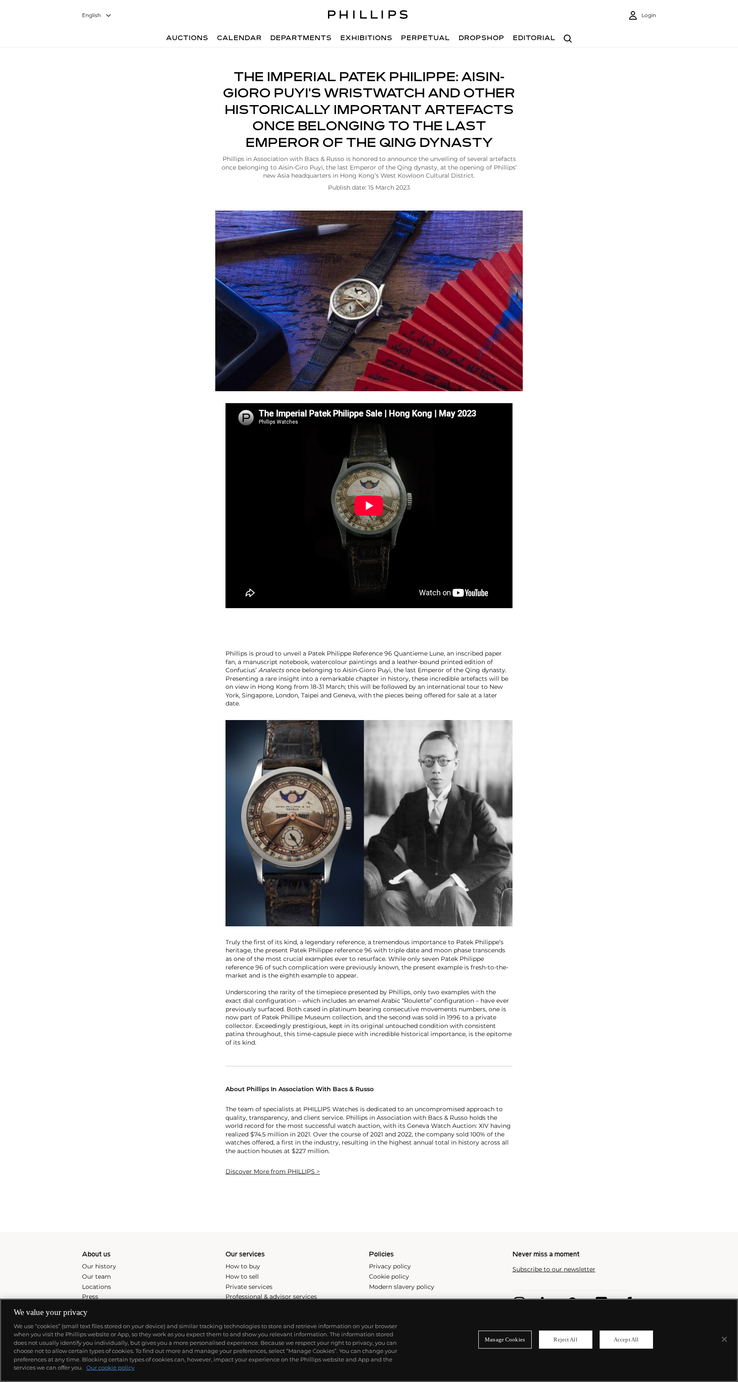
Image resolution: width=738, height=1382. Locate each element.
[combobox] (97, 15)
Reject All (565, 1339)
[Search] (568, 39)
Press (90, 1296)
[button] (369, 301)
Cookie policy (389, 1276)
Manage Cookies (505, 1339)
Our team (96, 1276)
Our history (99, 1266)
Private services (249, 1287)
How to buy (243, 1266)
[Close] (724, 1339)
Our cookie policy (110, 1367)
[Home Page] (368, 15)
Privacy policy (390, 1266)
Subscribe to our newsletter (553, 1269)
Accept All (626, 1339)
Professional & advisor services (271, 1296)
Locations (96, 1287)
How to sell (242, 1276)
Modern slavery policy (401, 1287)
